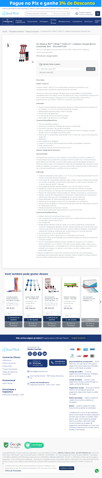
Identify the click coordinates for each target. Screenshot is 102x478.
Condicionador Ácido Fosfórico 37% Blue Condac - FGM (13, 298)
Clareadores (77, 21)
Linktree (31, 8)
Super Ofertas (7, 383)
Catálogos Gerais (55, 8)
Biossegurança (64, 21)
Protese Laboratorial (20, 21)
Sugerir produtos (78, 338)
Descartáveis (32, 21)
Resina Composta (32, 31)
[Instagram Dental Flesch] (34, 353)
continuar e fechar (66, 468)
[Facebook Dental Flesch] (39, 353)
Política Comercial (8, 363)
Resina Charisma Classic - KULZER (70, 298)
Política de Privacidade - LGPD (13, 395)
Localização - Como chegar (70, 8)
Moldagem (44, 21)
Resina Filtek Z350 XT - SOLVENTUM (32, 298)
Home (4, 31)
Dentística (88, 21)
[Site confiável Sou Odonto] (34, 445)
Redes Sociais (15, 8)
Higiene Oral (98, 21)
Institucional (6, 8)
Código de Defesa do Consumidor (9, 373)
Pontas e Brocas (53, 21)
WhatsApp (24, 8)
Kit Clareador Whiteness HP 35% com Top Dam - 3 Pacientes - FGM (52, 298)
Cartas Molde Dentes (42, 8)
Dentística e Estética (16, 31)
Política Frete (7, 366)
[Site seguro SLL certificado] (12, 445)
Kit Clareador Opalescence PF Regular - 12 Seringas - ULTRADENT (89, 298)
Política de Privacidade (13, 470)
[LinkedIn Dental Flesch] (44, 353)
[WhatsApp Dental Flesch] (29, 353)
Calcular (90, 69)
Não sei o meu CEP (46, 72)
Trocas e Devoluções (9, 369)
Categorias (7, 21)
